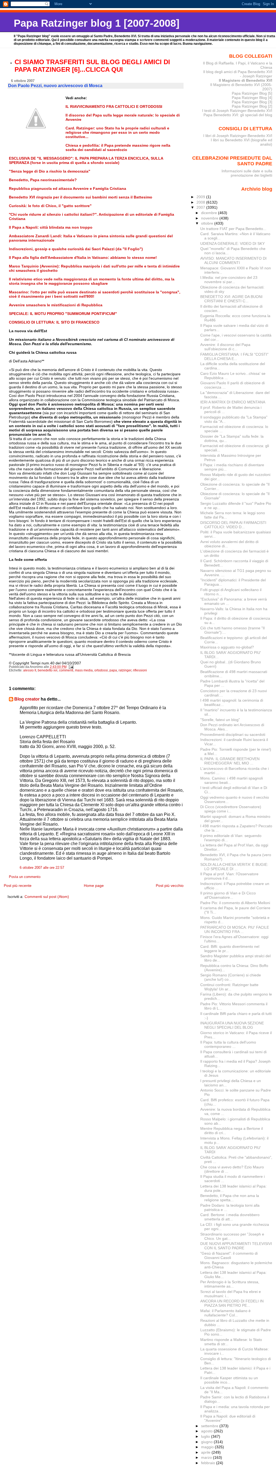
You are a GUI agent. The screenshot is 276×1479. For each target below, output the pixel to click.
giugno (207, 1442)
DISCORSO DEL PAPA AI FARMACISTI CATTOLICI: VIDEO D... (233, 524)
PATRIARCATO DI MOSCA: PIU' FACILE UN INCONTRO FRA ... (234, 929)
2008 (201, 202)
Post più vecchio (170, 885)
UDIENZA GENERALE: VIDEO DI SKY (232, 243)
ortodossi (101, 670)
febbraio (208, 1463)
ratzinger (125, 670)
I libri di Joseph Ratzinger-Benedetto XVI (237, 135)
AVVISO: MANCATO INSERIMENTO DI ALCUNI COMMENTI (233, 260)
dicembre (209, 213)
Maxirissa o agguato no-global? (227, 647)
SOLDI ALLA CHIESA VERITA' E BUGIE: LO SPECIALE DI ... (234, 866)
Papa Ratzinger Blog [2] (252, 106)
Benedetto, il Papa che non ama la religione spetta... (229, 1197)
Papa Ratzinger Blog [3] (252, 102)
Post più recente (18, 885)
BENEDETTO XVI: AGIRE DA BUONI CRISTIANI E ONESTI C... (231, 298)
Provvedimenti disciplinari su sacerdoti (232, 734)
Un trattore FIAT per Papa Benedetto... (233, 229)
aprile (206, 1452)
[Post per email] (71, 666)
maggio (208, 1447)
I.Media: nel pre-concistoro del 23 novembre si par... (228, 279)
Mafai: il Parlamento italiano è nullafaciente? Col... (225, 1313)
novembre (210, 218)
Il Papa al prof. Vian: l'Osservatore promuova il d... (229, 876)
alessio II (29, 670)
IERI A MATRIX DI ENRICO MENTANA (232, 402)
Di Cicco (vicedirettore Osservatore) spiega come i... (230, 809)
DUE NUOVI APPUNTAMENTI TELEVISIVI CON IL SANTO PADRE (236, 1245)
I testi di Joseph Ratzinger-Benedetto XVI (237, 110)
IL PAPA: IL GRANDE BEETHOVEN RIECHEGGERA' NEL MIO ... (230, 761)
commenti (66, 670)
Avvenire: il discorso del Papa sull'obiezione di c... (225, 346)
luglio (206, 1436)
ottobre (207, 223)
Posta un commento (24, 877)
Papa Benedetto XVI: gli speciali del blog (237, 115)
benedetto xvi (47, 670)
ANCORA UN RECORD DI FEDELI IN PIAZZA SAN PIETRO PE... (232, 1303)
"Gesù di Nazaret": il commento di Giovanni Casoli (229, 1255)
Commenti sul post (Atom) (47, 896)
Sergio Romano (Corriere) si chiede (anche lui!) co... (230, 977)
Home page (94, 885)
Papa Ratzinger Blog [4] (252, 97)
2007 (201, 207)
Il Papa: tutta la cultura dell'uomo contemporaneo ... (228, 1044)
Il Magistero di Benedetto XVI (245, 80)
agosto (207, 1431)
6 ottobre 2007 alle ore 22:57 (42, 868)
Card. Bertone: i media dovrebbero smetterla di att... (230, 1217)
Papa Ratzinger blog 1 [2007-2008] (97, 23)
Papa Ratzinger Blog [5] (252, 93)
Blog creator (27, 699)
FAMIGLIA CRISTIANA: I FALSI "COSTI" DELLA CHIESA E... (234, 356)
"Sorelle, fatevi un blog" (220, 720)
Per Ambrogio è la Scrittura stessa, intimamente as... (229, 1284)
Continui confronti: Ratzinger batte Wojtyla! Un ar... (229, 987)
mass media (84, 670)
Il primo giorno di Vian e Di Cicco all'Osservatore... (228, 895)
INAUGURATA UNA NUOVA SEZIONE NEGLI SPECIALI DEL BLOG (232, 1025)
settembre (210, 1426)
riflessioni (140, 670)
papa (113, 670)
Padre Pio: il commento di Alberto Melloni (235, 903)
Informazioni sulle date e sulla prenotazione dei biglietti (247, 173)
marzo (207, 1457)
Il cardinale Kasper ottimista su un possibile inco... (229, 1380)
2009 (201, 197)
